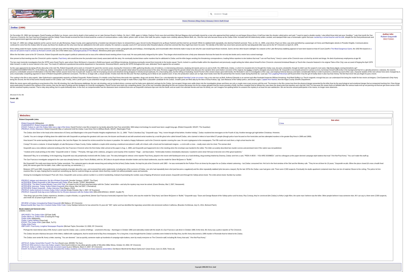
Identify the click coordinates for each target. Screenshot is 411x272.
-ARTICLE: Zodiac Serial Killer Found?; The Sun (39, 243)
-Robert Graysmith (28, 123)
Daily (203, 21)
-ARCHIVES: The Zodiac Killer (32, 215)
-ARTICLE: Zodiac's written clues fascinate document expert (43, 247)
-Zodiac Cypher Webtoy (30, 220)
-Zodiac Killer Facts (28, 224)
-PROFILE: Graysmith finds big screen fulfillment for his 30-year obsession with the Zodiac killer (57, 192)
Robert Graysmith (389, 36)
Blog (198, 21)
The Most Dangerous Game (341, 49)
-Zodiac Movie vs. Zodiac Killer (32, 217)
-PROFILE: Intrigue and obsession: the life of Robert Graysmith (44, 180)
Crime (281, 123)
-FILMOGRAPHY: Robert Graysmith (34, 125)
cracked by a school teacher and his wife (329, 37)
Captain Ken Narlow (269, 79)
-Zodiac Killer (26, 218)
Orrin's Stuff (218, 21)
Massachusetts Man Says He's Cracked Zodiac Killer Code (43, 205)
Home (184, 21)
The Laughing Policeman (277, 74)
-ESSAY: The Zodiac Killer (31, 222)
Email (226, 21)
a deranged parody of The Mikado (85, 51)
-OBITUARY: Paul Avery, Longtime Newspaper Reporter (42, 226)
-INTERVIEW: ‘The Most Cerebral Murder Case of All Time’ (43, 184)
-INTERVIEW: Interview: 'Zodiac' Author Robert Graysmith (43, 186)
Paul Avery (63, 58)
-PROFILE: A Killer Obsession (32, 129)
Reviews (191, 21)
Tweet (12, 102)
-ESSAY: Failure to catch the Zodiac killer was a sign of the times (45, 127)
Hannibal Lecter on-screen (193, 78)
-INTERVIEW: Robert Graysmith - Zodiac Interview (40, 188)
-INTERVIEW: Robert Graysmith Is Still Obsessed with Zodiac (44, 182)
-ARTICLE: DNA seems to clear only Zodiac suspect (40, 245)
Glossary (209, 21)
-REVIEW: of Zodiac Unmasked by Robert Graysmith (41, 203)
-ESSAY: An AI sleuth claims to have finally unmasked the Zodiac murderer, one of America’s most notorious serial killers (66, 249)
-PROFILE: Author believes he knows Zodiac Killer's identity (43, 190)
